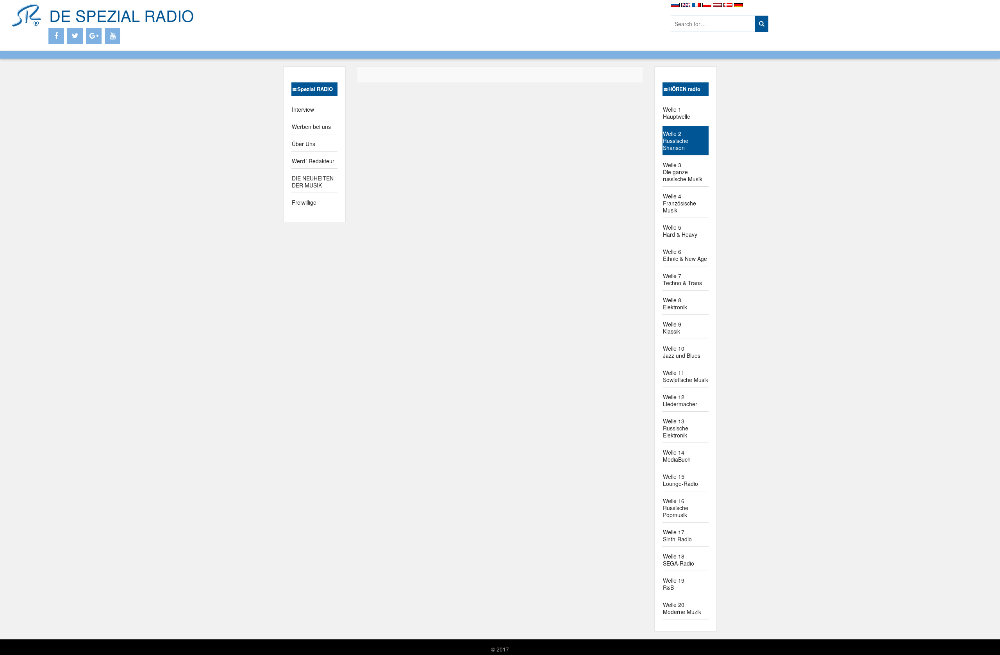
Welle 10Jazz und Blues (681, 351)
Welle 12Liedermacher (680, 400)
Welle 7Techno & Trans (682, 279)
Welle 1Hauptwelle (676, 112)
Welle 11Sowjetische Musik (685, 376)
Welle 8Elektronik (675, 303)
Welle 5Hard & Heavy (680, 230)
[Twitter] (75, 36)
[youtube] (112, 36)
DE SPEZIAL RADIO (121, 15)
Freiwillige (304, 202)
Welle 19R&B (673, 583)
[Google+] (94, 36)
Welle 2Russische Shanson (675, 141)
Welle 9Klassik (672, 327)
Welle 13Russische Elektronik (675, 428)
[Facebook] (56, 36)
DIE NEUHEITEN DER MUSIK (313, 181)
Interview (303, 109)
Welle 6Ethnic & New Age (685, 255)
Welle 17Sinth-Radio (677, 535)
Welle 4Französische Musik (679, 203)
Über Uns (303, 144)
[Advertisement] (469, 19)
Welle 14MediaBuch (677, 455)
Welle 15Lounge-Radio (680, 480)
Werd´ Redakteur (313, 161)
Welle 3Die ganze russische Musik (682, 172)
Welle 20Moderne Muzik (682, 608)
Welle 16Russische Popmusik (675, 508)
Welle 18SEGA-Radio (678, 559)
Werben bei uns (311, 126)
